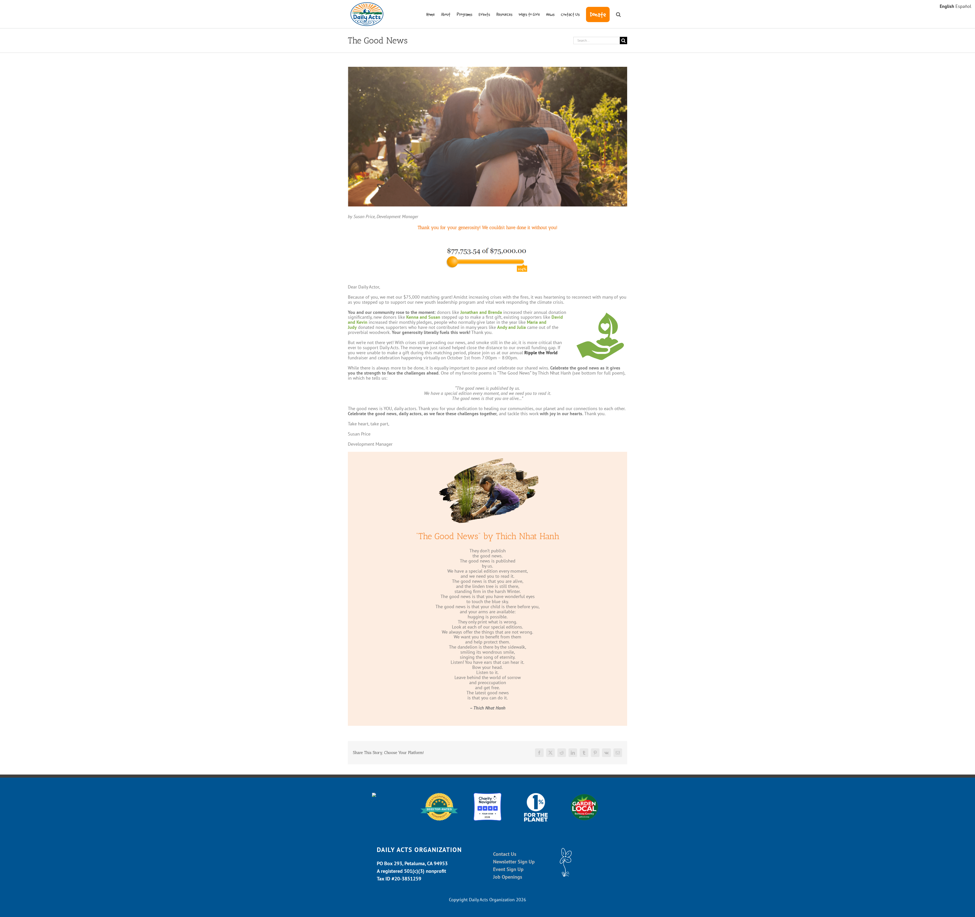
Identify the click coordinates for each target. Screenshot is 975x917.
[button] (618, 14)
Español (963, 6)
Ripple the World (541, 353)
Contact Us (504, 854)
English (947, 6)
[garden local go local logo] (584, 795)
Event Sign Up (508, 869)
